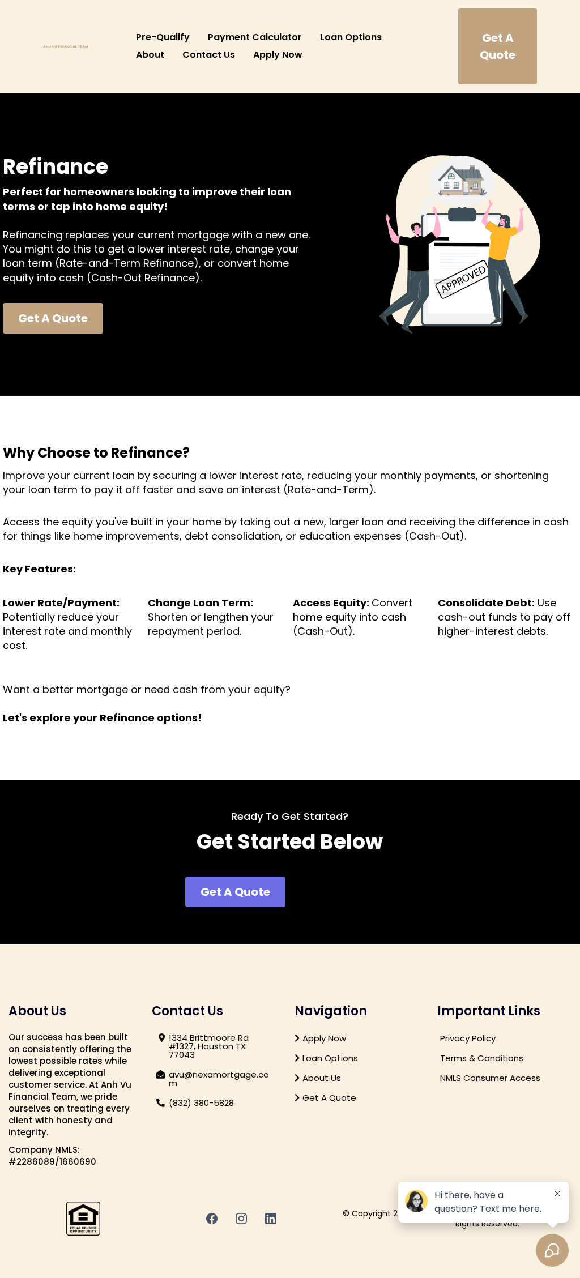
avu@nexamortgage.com (219, 1078)
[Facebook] (212, 1218)
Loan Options (351, 37)
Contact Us (208, 54)
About (150, 54)
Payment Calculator (255, 37)
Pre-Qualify (163, 37)
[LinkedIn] (270, 1218)
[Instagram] (241, 1218)
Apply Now (277, 54)
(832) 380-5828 (201, 1103)
